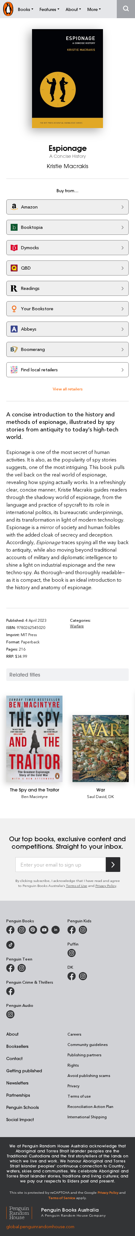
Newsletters (17, 1082)
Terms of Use (76, 885)
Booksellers (17, 1046)
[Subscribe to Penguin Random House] (113, 864)
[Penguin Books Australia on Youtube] (44, 930)
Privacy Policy (105, 885)
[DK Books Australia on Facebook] (72, 976)
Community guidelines (88, 1044)
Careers (74, 1034)
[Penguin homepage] (8, 9)
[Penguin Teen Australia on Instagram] (22, 968)
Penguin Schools (22, 1107)
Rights (73, 1065)
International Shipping (87, 1117)
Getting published (24, 1070)
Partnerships (18, 1095)
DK (111, 796)
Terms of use (79, 1096)
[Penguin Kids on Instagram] (83, 930)
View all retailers (68, 389)
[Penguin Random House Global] (23, 1211)
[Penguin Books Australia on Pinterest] (33, 930)
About (12, 1034)
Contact (14, 1058)
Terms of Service (61, 1197)
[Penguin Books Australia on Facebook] (10, 930)
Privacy (73, 1086)
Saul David (96, 796)
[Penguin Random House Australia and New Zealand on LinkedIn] (55, 930)
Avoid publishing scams (89, 1075)
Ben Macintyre (34, 796)
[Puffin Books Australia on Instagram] (72, 953)
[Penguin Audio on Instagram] (10, 1014)
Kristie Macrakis (67, 165)
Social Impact (20, 1119)
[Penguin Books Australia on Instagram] (22, 930)
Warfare (77, 626)
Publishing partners (84, 1055)
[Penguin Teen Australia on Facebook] (10, 968)
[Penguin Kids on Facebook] (72, 930)
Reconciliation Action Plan (90, 1106)
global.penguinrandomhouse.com (40, 1226)
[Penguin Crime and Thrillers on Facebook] (10, 991)
